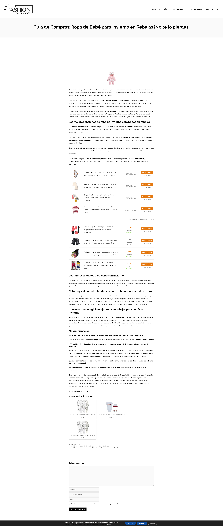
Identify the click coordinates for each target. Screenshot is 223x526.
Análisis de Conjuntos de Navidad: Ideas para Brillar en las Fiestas (90, 446)
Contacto (209, 9)
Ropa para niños (75, 444)
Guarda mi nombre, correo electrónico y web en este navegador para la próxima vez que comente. (104, 504)
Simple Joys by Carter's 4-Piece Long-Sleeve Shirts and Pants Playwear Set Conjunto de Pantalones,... (99, 197)
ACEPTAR (130, 523)
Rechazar (142, 523)
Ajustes (152, 523)
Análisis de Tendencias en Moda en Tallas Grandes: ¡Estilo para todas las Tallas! (94, 448)
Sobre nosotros (197, 9)
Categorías (163, 9)
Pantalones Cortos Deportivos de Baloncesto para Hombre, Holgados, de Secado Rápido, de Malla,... (100, 265)
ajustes (109, 524)
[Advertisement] (111, 50)
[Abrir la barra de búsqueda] (217, 9)
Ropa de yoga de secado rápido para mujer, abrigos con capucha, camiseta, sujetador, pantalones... (98, 229)
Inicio (154, 9)
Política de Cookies (112, 522)
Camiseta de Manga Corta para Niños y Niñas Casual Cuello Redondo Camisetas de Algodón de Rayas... (100, 209)
